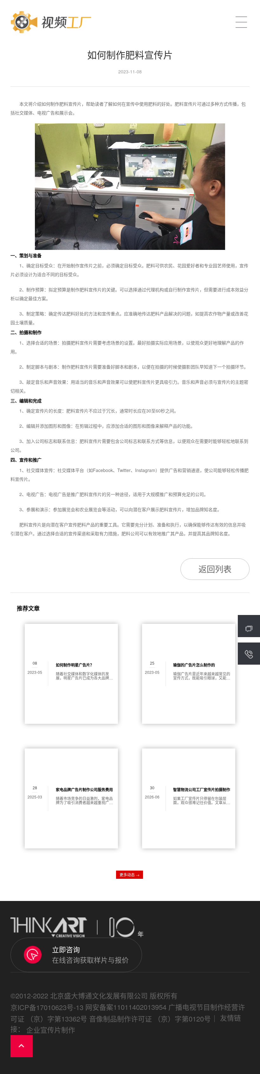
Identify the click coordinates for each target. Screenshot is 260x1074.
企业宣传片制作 (50, 1029)
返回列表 (214, 568)
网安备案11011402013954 (125, 1007)
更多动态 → (130, 874)
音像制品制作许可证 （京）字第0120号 (150, 1018)
